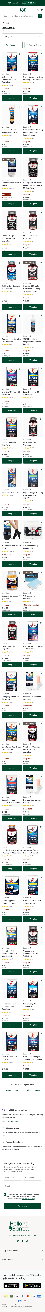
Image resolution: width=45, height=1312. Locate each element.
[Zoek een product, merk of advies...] (40, 16)
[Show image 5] (36, 588)
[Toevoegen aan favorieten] (19, 54)
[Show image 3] (13, 69)
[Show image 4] (34, 588)
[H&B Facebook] (22, 1241)
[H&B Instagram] (17, 1241)
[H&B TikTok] (27, 1241)
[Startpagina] (22, 9)
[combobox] (20, 16)
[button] (22, 36)
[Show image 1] (10, 69)
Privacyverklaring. (28, 1199)
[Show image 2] (11, 69)
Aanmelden (22, 1206)
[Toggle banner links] (43, 3)
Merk (7, 23)
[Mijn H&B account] (37, 10)
